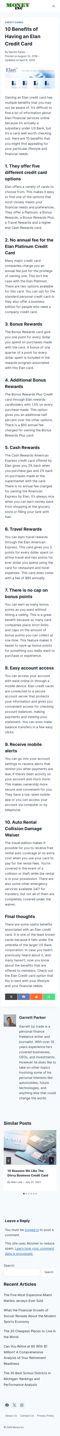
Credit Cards (14, 22)
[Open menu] (53, 6)
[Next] (51, 1160)
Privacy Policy (45, 1415)
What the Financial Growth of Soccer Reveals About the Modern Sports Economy (30, 1316)
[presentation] (30, 1147)
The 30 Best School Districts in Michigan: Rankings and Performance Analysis (27, 1379)
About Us (11, 1415)
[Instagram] (22, 1405)
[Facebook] (7, 1405)
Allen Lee (16, 1182)
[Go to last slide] (8, 1160)
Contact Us (27, 1415)
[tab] (24, 1193)
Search (9, 1265)
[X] (14, 1405)
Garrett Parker (17, 52)
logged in (32, 1230)
